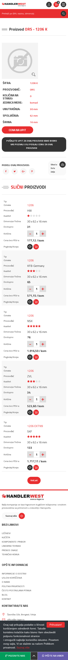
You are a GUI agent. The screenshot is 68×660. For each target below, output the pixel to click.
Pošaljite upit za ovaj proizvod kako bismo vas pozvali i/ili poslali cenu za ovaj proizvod (31, 144)
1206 (30, 205)
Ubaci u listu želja (54, 168)
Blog (4, 594)
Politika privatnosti (13, 586)
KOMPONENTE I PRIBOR (14, 541)
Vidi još (34, 480)
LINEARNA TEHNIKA (11, 546)
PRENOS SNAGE (10, 550)
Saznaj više (11, 516)
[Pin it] (32, 171)
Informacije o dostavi (14, 573)
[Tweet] (14, 171)
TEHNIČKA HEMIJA (10, 554)
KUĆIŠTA (6, 537)
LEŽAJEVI (6, 533)
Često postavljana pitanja (16, 590)
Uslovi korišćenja (12, 577)
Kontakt (6, 599)
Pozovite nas (16, 655)
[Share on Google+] (23, 171)
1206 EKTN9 (35, 426)
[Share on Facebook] (6, 171)
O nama (6, 582)
